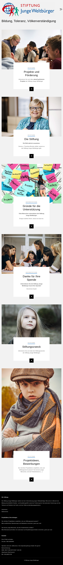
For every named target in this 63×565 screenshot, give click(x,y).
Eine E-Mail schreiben (7, 539)
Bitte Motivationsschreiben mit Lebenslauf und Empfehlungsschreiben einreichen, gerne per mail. (27, 529)
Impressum (4, 509)
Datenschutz (5, 511)
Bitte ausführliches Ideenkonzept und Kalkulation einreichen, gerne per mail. (21, 523)
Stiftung (31, 67)
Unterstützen (31, 272)
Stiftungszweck (31, 346)
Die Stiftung (31, 139)
